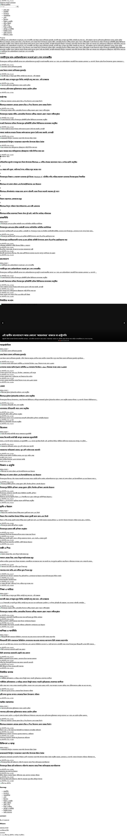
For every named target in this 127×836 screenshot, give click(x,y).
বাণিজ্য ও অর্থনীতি (8, 29)
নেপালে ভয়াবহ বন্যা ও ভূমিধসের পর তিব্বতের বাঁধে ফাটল (16, 377)
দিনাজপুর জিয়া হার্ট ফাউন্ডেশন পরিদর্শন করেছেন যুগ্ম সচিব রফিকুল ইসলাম (21, 780)
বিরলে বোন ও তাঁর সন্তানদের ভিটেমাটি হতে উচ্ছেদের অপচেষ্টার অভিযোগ (20, 731)
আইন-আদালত (7, 33)
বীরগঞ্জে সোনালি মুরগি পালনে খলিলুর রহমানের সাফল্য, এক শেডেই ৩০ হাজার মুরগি (23, 539)
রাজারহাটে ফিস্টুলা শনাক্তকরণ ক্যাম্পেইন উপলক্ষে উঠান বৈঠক (71, 44)
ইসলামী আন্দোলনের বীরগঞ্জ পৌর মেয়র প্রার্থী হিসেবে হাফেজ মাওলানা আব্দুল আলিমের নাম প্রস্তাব (27, 254)
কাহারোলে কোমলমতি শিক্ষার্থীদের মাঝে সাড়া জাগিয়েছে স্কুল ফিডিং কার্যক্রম (21, 618)
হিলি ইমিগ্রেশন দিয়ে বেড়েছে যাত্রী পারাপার (11, 667)
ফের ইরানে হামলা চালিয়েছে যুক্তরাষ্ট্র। (43, 40)
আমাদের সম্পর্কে (5, 3)
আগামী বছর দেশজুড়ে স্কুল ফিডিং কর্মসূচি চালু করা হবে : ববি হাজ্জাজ (73, 40)
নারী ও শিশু (6, 25)
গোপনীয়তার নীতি (4, 830)
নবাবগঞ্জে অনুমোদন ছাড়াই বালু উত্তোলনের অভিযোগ (15, 739)
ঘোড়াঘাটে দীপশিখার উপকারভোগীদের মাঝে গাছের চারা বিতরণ (18, 535)
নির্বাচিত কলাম (7, 31)
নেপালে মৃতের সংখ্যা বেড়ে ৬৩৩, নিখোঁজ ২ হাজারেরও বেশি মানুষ (18, 374)
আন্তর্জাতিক (6, 16)
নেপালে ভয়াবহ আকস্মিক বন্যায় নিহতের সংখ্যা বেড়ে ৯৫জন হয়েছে (18, 381)
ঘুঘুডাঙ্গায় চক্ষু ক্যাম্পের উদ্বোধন (9, 772)
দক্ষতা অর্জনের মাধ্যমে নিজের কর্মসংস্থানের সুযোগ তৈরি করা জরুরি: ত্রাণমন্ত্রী (32, 44)
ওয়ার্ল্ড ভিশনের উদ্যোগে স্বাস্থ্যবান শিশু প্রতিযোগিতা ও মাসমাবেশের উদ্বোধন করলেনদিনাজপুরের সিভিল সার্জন (30, 577)
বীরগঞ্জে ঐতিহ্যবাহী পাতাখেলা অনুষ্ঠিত (10, 423)
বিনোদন (5, 19)
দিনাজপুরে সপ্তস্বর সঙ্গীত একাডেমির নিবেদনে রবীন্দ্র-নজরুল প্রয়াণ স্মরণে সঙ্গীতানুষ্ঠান (65, 42)
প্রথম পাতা (6, 10)
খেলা (4, 18)
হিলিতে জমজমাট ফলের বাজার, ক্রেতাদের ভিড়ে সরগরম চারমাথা (18, 660)
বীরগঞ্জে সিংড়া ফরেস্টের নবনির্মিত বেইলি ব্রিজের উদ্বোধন (16, 543)
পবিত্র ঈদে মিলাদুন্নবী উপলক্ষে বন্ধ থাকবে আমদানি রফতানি (16, 663)
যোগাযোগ (13, 3)
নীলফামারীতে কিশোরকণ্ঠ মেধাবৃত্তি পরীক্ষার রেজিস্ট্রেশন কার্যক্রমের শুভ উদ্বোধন (22, 626)
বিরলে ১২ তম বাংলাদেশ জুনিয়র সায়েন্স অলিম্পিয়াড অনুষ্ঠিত (17, 502)
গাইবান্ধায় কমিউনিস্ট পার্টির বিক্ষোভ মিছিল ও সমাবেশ (15, 246)
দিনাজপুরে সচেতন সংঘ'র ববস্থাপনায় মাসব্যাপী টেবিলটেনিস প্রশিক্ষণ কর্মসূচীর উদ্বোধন (24, 419)
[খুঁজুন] (17, 7)
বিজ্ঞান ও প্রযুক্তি (8, 21)
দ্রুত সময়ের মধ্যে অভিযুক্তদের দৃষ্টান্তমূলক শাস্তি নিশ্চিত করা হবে (107, 44)
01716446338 (5, 820)
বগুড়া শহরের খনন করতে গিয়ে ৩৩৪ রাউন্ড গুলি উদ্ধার (15, 295)
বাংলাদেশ (6, 14)
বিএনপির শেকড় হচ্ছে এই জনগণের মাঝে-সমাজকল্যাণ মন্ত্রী (16, 250)
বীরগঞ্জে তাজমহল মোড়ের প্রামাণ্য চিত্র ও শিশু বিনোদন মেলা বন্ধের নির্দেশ (20, 42)
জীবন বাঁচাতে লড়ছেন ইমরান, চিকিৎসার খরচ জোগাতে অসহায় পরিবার (19, 776)
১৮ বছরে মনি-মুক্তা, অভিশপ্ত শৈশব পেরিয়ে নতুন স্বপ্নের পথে (16, 584)
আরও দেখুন (3, 222)
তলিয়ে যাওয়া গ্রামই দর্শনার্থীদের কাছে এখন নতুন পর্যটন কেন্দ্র (17, 456)
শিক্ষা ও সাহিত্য (7, 27)
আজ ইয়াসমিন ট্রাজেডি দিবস (8, 581)
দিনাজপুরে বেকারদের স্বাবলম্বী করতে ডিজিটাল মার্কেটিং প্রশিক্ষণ (18, 494)
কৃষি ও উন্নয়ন (7, 23)
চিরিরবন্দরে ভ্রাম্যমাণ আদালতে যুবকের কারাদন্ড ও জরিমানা (17, 735)
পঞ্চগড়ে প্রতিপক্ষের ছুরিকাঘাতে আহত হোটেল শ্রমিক (107, 40)
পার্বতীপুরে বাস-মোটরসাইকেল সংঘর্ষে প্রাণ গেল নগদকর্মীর (16, 40)
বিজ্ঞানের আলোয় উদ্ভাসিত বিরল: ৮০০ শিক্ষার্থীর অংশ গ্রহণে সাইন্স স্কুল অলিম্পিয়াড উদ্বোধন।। (26, 498)
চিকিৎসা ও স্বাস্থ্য (8, 35)
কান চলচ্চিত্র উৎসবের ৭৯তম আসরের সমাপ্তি (12, 460)
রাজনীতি (5, 12)
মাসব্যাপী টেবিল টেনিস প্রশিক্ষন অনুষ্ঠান (11, 415)
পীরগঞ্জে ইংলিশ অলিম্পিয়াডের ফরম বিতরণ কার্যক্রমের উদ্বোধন (18, 622)
